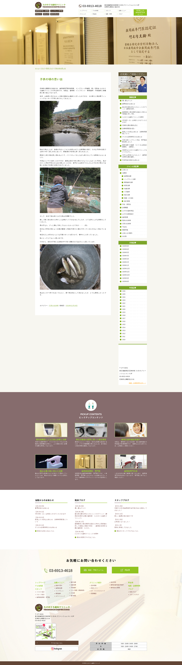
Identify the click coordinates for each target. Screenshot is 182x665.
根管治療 (127, 185)
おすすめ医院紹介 (128, 214)
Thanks (124, 227)
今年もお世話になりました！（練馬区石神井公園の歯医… (134, 156)
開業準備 (125, 230)
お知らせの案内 (127, 233)
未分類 (124, 236)
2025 (123, 294)
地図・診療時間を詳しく (137, 383)
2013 (123, 330)
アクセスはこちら (56, 643)
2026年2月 (125, 262)
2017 (123, 318)
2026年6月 (125, 249)
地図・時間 (109, 14)
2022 (123, 303)
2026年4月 (125, 255)
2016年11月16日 (72, 305)
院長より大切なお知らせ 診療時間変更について (134, 132)
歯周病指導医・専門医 (43, 597)
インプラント (60, 591)
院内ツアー (94, 588)
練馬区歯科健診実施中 (117, 585)
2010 (123, 339)
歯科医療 (125, 217)
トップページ (83, 10)
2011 (123, 336)
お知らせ (125, 170)
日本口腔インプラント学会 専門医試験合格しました (134, 141)
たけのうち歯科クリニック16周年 (133, 117)
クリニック (83, 14)
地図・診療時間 (134, 586)
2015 (123, 324)
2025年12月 (126, 268)
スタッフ (108, 10)
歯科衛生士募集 (115, 587)
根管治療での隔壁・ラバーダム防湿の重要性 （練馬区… (134, 146)
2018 (123, 315)
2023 (123, 300)
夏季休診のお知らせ (128, 104)
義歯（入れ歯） (129, 198)
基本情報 (93, 585)
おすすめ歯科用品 (128, 211)
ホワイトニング (60, 596)
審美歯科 (58, 593)
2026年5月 (125, 252)
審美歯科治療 (128, 182)
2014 (123, 327)
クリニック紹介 (96, 583)
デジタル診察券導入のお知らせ (132, 137)
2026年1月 (125, 265)
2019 (123, 312)
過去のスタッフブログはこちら (127, 531)
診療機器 (125, 207)
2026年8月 (125, 246)
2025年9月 (125, 278)
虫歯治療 (127, 188)
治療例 (124, 173)
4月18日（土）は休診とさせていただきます (134, 121)
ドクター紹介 (41, 592)
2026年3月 (125, 259)
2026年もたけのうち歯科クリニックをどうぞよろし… (134, 151)
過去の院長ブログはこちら (86, 537)
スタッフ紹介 (41, 594)
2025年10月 (126, 275)
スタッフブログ (134, 594)
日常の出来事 (54, 305)
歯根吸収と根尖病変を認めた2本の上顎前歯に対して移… (134, 113)
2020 (123, 309)
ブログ (120, 14)
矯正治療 (127, 195)
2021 (123, 306)
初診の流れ (59, 585)
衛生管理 (113, 582)
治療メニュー (122, 10)
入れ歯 (73, 593)
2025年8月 (125, 281)
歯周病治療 (127, 176)
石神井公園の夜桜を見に (130, 125)
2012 (123, 333)
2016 (123, 321)
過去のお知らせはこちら (45, 531)
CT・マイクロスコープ (98, 591)
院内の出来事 (126, 220)
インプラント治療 (130, 179)
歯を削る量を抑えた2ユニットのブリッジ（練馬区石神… (134, 108)
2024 (123, 297)
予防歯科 (73, 587)
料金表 (94, 14)
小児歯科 (127, 191)
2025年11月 (125, 272)
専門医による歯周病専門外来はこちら (140, 12)
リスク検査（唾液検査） (78, 590)
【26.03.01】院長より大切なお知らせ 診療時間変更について (51, 519)
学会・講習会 (126, 204)
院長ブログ (133, 592)
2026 (123, 291)
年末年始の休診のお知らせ (130, 160)
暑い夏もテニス (127, 100)
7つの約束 (95, 10)
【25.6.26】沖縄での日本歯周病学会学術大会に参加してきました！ (131, 508)
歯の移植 (127, 201)
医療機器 (93, 593)
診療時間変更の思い (128, 128)
